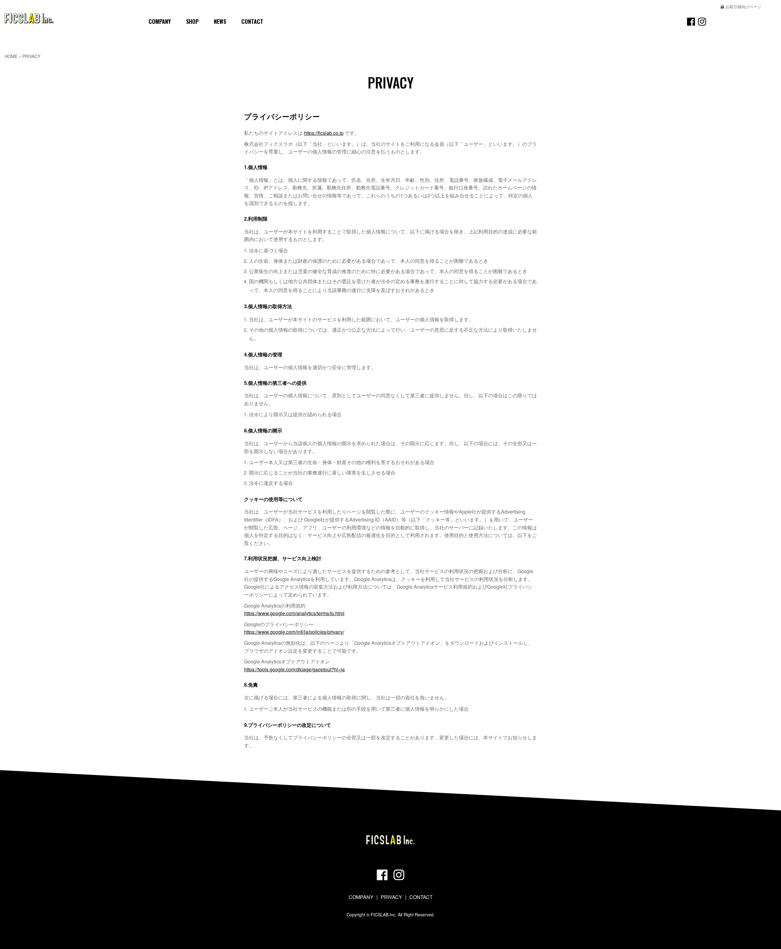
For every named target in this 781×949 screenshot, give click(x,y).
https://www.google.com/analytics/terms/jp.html (294, 613)
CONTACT (252, 21)
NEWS (220, 21)
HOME (11, 56)
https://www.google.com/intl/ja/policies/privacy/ (294, 631)
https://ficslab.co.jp (324, 132)
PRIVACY (391, 896)
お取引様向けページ (743, 6)
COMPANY (160, 21)
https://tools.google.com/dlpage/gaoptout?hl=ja (294, 669)
